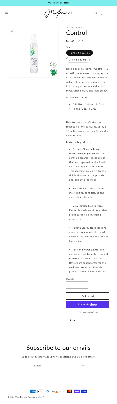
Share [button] (72, 320)
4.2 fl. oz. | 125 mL (79, 53)
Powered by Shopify (36, 397)
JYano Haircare (21, 397)
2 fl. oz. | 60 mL (77, 59)
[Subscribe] (82, 365)
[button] (6, 13)
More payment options (88, 312)
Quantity (70, 279)
